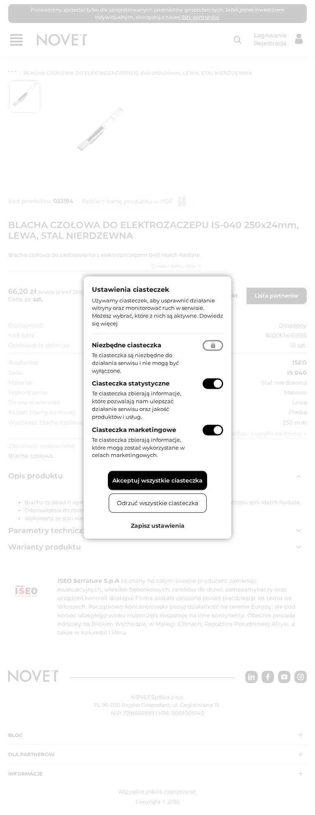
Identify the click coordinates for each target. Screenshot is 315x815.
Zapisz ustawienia (158, 525)
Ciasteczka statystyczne (130, 383)
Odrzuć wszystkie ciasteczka (157, 503)
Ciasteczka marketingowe (134, 429)
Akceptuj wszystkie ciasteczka (157, 480)
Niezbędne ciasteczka (126, 345)
